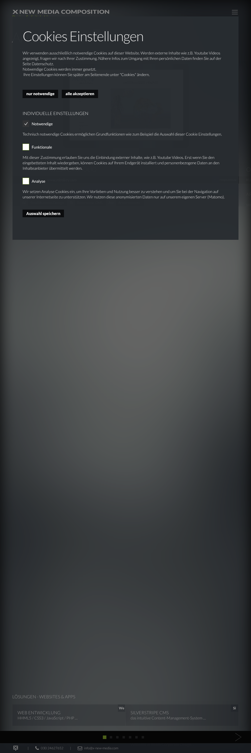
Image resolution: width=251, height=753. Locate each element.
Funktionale (42, 147)
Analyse (38, 181)
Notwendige (42, 124)
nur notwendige (40, 93)
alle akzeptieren (79, 93)
